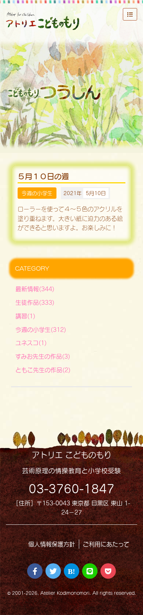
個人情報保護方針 (51, 544)
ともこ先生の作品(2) (42, 369)
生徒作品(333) (34, 302)
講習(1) (25, 315)
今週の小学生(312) (40, 329)
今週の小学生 (37, 193)
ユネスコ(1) (31, 342)
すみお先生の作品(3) (42, 356)
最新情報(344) (34, 288)
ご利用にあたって (106, 544)
